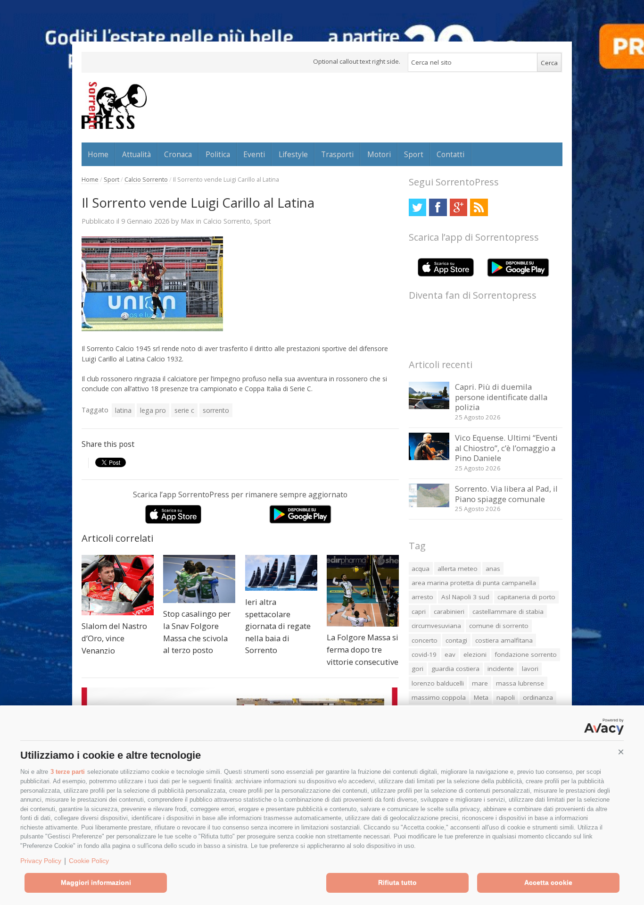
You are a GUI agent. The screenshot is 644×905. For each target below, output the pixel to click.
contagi (456, 640)
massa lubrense (520, 683)
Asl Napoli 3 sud (465, 597)
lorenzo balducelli (438, 683)
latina (123, 410)
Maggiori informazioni (96, 882)
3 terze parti (67, 771)
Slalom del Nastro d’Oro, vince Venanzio (114, 637)
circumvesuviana (436, 625)
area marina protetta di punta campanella (474, 582)
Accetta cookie (548, 882)
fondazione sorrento (526, 654)
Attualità (136, 154)
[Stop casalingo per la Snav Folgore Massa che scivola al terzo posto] (199, 579)
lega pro (153, 410)
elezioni (475, 654)
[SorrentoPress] (114, 105)
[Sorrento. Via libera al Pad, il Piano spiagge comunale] (429, 504)
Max (187, 221)
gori (417, 668)
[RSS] (478, 207)
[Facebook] (437, 207)
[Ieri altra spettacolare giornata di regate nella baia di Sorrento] (281, 573)
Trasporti (337, 154)
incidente (500, 668)
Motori (379, 154)
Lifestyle (293, 154)
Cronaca (178, 154)
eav (450, 654)
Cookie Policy (89, 860)
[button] (621, 752)
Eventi (254, 154)
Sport (413, 154)
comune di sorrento (498, 625)
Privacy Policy (40, 860)
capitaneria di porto (526, 597)
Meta (481, 697)
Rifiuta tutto (397, 882)
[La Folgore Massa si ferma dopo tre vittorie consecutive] (363, 591)
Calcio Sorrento (146, 180)
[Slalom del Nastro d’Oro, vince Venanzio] (118, 585)
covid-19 (424, 654)
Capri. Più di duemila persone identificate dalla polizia (501, 396)
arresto (422, 597)
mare (480, 683)
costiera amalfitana (504, 640)
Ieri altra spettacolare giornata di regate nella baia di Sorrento (278, 625)
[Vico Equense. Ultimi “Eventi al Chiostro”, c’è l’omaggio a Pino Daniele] (429, 457)
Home (98, 154)
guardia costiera (455, 668)
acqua (420, 568)
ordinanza (538, 697)
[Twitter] (417, 207)
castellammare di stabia (508, 611)
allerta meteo (458, 568)
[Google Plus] (458, 207)
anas (493, 568)
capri (419, 611)
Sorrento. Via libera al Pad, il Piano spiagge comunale (506, 493)
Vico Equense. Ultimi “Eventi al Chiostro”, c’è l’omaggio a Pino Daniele (506, 447)
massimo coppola (439, 697)
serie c (184, 410)
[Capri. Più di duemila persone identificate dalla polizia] (429, 406)
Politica (218, 154)
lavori (530, 668)
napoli (505, 697)
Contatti (450, 154)
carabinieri (449, 611)
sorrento (216, 410)
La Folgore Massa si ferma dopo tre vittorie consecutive (362, 649)
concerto (425, 640)
